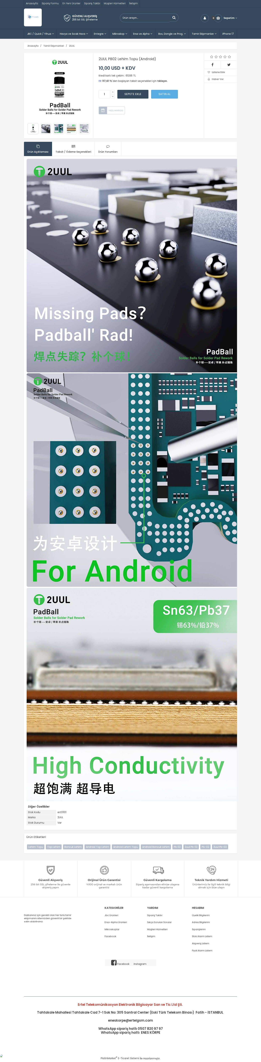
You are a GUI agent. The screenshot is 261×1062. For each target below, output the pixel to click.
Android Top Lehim (97, 847)
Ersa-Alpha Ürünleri (116, 922)
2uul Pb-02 (220, 847)
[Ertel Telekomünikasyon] (33, 25)
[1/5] (212, 57)
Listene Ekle (218, 72)
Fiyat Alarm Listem (202, 950)
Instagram (140, 964)
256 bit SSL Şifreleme (85, 19)
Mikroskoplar (112, 929)
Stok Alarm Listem (202, 936)
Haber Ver (218, 79)
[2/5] (214, 57)
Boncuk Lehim (73, 847)
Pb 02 (177, 847)
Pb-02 (205, 847)
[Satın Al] (164, 94)
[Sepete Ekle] (132, 94)
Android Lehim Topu (125, 847)
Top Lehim (53, 847)
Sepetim (229, 18)
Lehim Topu (35, 847)
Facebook (110, 936)
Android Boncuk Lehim (156, 847)
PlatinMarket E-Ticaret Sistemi (120, 1058)
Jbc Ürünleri (111, 915)
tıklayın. (162, 81)
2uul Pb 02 (191, 847)
